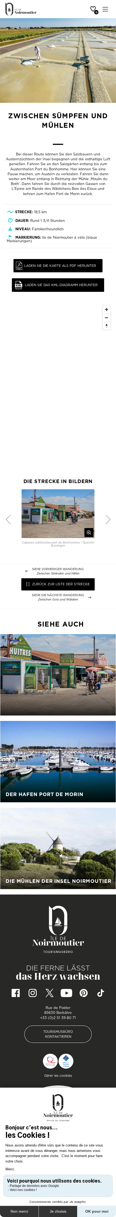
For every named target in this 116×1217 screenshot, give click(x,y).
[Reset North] (107, 326)
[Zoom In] (107, 309)
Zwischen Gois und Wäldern (58, 599)
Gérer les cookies (58, 1075)
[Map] (58, 384)
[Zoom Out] (107, 318)
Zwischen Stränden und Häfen (58, 573)
